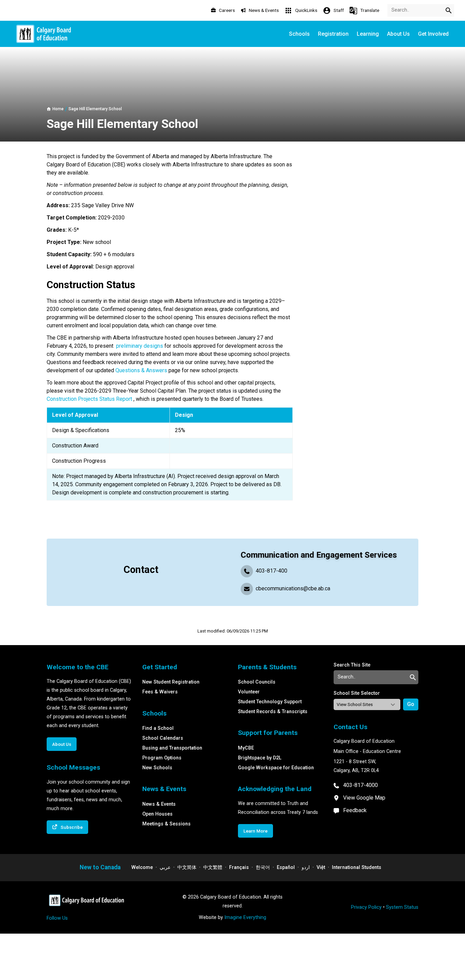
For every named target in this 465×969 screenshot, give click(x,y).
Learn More (255, 831)
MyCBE (246, 748)
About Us (61, 744)
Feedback (355, 810)
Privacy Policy (366, 907)
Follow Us (57, 918)
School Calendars (162, 738)
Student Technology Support (270, 702)
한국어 (263, 867)
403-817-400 (271, 571)
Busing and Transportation (172, 748)
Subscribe (72, 827)
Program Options (161, 758)
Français (239, 867)
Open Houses (157, 814)
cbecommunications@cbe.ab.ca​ (293, 588)
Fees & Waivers (160, 692)
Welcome (142, 867)
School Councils (256, 682)
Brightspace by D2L (260, 758)
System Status (402, 907)
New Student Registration (170, 682)
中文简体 (186, 867)
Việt (321, 867)
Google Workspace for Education (276, 768)
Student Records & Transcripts (272, 712)
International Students (356, 867)
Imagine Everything (245, 917)
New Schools (157, 768)
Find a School (158, 728)
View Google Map (364, 797)
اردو (306, 867)
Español (286, 867)
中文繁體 (212, 867)
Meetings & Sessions (166, 824)
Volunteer (249, 692)
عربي (165, 867)
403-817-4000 (360, 785)
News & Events (159, 804)
